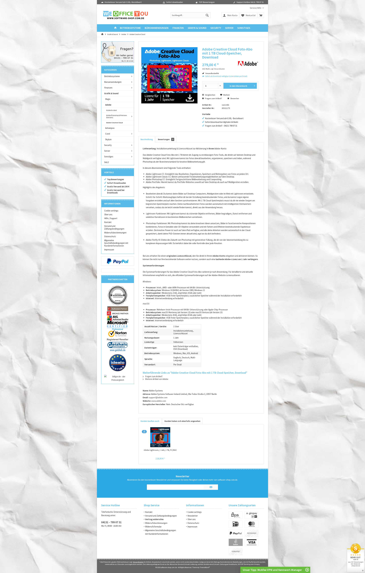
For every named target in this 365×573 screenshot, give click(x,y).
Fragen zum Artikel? (213, 98)
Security (108, 145)
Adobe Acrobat (111, 110)
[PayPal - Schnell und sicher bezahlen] (117, 261)
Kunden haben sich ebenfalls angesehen (182, 421)
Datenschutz (110, 236)
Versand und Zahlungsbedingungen (114, 227)
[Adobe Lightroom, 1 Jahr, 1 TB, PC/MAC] (160, 437)
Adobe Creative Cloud (114, 123)
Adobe (108, 104)
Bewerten (234, 98)
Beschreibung (147, 139)
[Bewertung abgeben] (217, 61)
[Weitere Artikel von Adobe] (248, 63)
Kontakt (107, 222)
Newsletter (192, 515)
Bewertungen (165, 139)
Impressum (109, 249)
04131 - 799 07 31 (111, 522)
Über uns (108, 214)
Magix (107, 99)
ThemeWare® (205, 567)
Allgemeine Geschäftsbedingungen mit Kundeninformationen (116, 243)
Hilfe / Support (110, 218)
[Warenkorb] (261, 15)
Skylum (108, 139)
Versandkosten (138, 562)
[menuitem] (256, 8)
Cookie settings (111, 210)
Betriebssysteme (112, 76)
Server (107, 150)
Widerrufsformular (153, 526)
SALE (106, 162)
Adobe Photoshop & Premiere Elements (116, 116)
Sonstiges (108, 156)
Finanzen (108, 87)
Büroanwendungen (112, 82)
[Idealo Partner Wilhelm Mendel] (117, 362)
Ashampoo (109, 128)
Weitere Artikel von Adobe (156, 379)
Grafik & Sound (111, 93)
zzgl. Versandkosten (217, 69)
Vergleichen (210, 95)
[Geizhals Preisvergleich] (117, 346)
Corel (107, 133)
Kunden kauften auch (150, 421)
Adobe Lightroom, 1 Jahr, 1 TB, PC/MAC (160, 450)
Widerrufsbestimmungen (115, 232)
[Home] (115, 28)
